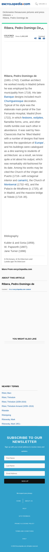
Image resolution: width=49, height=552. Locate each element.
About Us (28, 501)
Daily (24, 538)
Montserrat (10, 184)
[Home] (16, 3)
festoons (27, 117)
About (20, 289)
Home (18, 501)
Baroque (9, 96)
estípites (38, 117)
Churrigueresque (13, 101)
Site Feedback (24, 516)
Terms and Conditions (24, 531)
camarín (22, 180)
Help (24, 508)
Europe (39, 142)
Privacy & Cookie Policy (24, 523)
